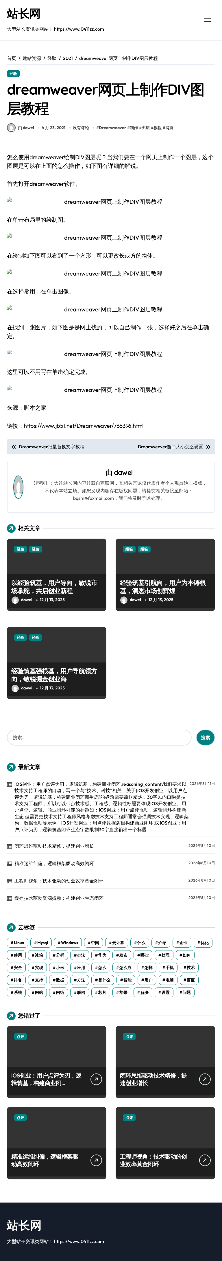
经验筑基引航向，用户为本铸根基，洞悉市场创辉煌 (163, 587)
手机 (170, 967)
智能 (127, 980)
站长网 (23, 13)
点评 (20, 1036)
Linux (19, 942)
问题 (187, 992)
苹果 (123, 992)
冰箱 (39, 955)
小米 (60, 967)
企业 (184, 942)
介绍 (162, 942)
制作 (134, 127)
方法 (81, 980)
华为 (102, 955)
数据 (60, 980)
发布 (123, 955)
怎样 (149, 967)
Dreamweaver (112, 127)
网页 (169, 127)
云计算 (118, 942)
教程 (157, 127)
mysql (42, 942)
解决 (144, 992)
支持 (39, 980)
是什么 (104, 980)
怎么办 (125, 967)
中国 (95, 942)
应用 (81, 967)
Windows (69, 942)
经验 (13, 73)
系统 (18, 992)
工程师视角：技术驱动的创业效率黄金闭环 (58, 881)
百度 (191, 980)
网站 (39, 992)
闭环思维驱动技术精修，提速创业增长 (54, 846)
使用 (18, 955)
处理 (166, 955)
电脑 (170, 980)
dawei (123, 472)
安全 (18, 967)
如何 (187, 955)
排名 (18, 980)
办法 (81, 955)
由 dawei (26, 127)
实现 (39, 967)
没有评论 (81, 127)
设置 (166, 992)
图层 (146, 127)
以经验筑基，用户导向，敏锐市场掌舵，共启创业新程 (54, 587)
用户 (149, 980)
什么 (141, 942)
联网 (81, 992)
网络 (60, 992)
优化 (205, 942)
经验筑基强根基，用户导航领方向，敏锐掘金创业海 (54, 675)
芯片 (102, 992)
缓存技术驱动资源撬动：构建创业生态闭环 (58, 898)
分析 (60, 955)
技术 (191, 967)
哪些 (144, 955)
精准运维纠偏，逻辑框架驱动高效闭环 (54, 863)
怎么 (102, 967)
